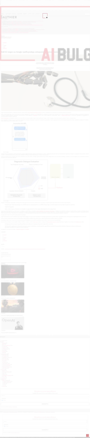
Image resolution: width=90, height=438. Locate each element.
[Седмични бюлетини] (87, 435)
